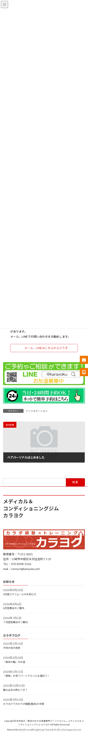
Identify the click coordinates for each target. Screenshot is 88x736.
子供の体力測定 (11, 648)
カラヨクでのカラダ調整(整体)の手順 (23, 703)
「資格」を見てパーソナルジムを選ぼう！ (26, 676)
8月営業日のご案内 (13, 608)
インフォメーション (37, 410)
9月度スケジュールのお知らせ (19, 594)
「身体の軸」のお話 (14, 661)
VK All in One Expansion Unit (67, 729)
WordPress (24, 729)
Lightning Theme (43, 729)
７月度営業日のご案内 (15, 622)
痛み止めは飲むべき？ (15, 689)
